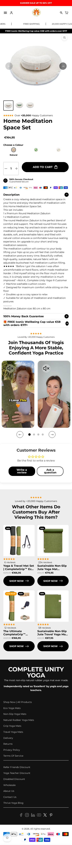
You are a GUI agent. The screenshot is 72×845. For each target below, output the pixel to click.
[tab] (29, 434)
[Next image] (63, 66)
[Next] (52, 434)
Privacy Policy (11, 749)
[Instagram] (27, 815)
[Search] (61, 13)
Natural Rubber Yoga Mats (18, 720)
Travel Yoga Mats (13, 731)
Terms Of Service (13, 755)
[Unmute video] (10, 368)
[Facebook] (21, 815)
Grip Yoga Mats (12, 725)
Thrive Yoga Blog (13, 802)
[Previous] (20, 434)
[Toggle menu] (5, 13)
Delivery (8, 737)
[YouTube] (39, 815)
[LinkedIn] (33, 815)
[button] (8, 105)
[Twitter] (45, 815)
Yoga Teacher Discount (16, 773)
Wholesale (9, 785)
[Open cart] (67, 13)
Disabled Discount (14, 779)
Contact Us (9, 797)
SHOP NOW (16, 580)
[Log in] (11, 13)
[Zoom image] (64, 37)
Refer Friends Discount (16, 767)
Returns (8, 743)
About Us (8, 790)
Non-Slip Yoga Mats (14, 713)
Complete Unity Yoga (36, 672)
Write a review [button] (22, 471)
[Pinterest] (51, 815)
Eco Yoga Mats (12, 708)
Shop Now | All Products (17, 702)
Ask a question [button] (50, 471)
